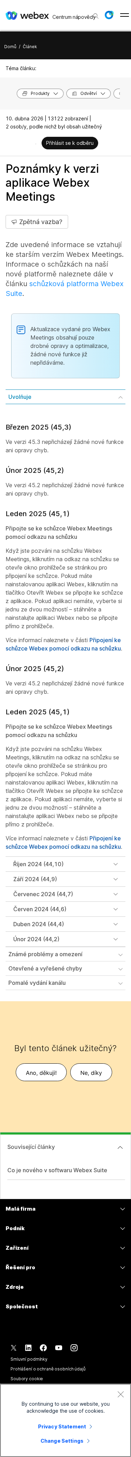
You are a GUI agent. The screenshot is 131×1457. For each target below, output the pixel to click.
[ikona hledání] (96, 16)
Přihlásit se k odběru (70, 143)
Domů (10, 46)
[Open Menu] (124, 15)
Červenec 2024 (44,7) (43, 894)
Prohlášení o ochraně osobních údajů (48, 1368)
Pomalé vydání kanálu (37, 982)
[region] (65, 1420)
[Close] (120, 1394)
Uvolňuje (19, 396)
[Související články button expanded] (120, 1147)
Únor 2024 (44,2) (36, 939)
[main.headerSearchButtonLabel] (95, 14)
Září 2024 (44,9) (35, 879)
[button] (109, 15)
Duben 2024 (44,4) (38, 924)
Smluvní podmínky (29, 1359)
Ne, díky (91, 1072)
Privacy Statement (62, 1426)
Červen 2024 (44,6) (39, 909)
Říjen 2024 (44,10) (38, 864)
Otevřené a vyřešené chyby (45, 968)
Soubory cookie (26, 1378)
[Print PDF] (36, 143)
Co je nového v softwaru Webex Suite (57, 1170)
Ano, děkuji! (41, 1072)
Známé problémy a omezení (45, 954)
